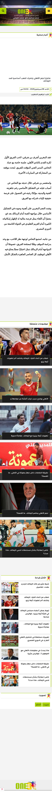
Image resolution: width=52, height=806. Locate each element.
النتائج (38, 704)
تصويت (46, 704)
